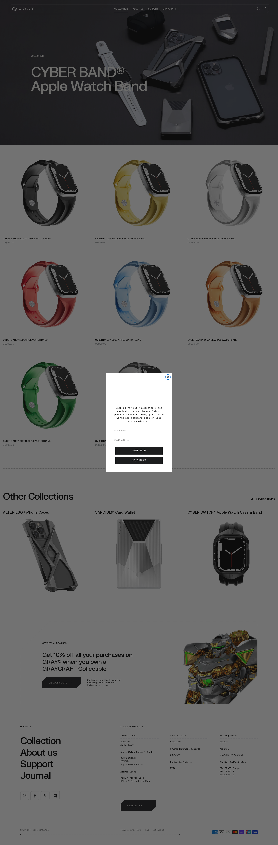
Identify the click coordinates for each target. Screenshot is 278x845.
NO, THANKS (139, 460)
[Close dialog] (167, 377)
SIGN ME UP (139, 450)
